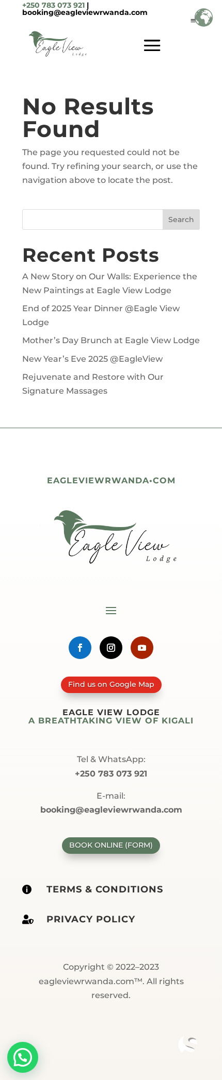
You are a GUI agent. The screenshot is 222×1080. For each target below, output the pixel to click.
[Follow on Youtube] (142, 647)
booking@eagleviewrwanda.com (85, 12)
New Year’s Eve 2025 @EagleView (92, 359)
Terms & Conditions (104, 889)
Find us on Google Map (111, 684)
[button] (22, 1057)
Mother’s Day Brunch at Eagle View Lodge (111, 340)
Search (181, 219)
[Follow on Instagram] (111, 647)
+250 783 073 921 (53, 5)
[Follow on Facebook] (80, 647)
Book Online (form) (111, 845)
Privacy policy (90, 919)
